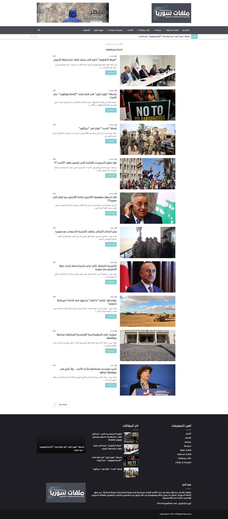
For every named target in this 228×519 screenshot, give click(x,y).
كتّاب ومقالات (144, 30)
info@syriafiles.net (167, 503)
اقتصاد (130, 30)
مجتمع (188, 442)
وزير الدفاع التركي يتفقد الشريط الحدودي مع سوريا (86, 231)
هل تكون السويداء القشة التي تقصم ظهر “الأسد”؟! (85, 163)
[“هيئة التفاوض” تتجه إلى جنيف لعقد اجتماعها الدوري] (147, 70)
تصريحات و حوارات (115, 30)
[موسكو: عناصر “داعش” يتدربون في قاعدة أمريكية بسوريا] (147, 311)
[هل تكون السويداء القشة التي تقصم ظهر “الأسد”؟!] (147, 173)
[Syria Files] (171, 13)
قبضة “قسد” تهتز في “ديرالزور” (177, 36)
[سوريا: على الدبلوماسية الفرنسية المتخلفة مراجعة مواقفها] (147, 345)
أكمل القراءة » (111, 72)
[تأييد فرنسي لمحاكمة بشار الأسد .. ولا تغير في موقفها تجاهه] (147, 380)
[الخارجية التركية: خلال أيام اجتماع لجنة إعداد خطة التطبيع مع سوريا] (147, 277)
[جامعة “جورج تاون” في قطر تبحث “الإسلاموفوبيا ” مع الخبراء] (147, 105)
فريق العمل (98, 30)
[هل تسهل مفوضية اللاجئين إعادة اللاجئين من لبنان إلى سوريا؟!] (147, 208)
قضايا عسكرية (172, 30)
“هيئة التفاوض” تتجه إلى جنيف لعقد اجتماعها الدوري (85, 60)
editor (112, 228)
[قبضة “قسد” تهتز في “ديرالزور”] (147, 139)
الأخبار (188, 434)
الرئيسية (185, 30)
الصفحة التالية (63, 404)
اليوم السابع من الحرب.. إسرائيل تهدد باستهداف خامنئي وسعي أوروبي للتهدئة (107, 437)
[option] (61, 438)
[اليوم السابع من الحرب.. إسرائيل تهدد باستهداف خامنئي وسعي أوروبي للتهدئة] (131, 437)
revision (112, 56)
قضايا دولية (185, 450)
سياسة (158, 30)
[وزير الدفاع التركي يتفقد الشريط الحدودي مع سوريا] (147, 242)
